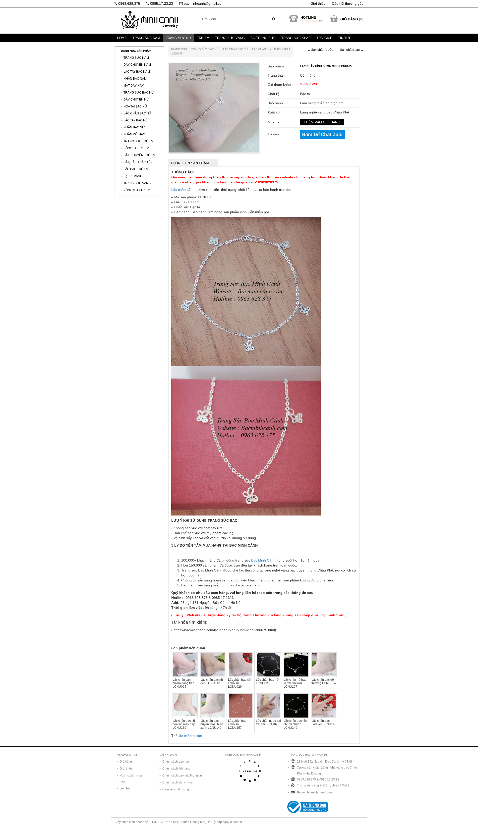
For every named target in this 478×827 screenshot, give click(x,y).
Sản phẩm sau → (351, 50)
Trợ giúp (324, 38)
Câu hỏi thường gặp (347, 3)
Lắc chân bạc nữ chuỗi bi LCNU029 (239, 683)
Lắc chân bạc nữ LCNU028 (267, 681)
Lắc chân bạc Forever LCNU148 (323, 722)
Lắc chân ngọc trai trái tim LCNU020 (268, 722)
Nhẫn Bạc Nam (135, 78)
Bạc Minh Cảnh (263, 560)
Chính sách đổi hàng (176, 768)
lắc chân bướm (190, 736)
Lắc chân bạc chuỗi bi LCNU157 (237, 724)
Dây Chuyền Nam (137, 64)
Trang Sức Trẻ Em (138, 141)
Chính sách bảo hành (176, 761)
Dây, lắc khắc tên (138, 162)
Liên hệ (125, 788)
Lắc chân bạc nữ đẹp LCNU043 (211, 681)
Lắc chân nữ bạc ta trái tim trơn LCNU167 (295, 683)
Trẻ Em (203, 38)
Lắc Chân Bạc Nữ (235, 49)
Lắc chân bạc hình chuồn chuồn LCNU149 (296, 724)
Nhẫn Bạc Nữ (134, 127)
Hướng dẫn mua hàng (131, 778)
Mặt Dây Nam (133, 85)
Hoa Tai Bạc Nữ (135, 106)
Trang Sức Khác (296, 38)
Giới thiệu (318, 3)
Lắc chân (178, 190)
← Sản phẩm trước (320, 50)
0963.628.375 (128, 3)
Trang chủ (179, 49)
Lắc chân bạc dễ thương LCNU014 (323, 681)
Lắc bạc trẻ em (135, 169)
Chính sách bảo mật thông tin (182, 775)
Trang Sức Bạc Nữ (205, 49)
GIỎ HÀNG (349, 19)
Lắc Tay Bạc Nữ (135, 120)
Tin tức (344, 38)
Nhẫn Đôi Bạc (134, 134)
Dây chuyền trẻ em (139, 155)
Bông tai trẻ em (136, 148)
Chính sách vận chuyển (178, 782)
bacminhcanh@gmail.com (204, 3)
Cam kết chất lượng (175, 789)
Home (122, 38)
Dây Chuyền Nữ (136, 99)
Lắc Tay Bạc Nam (136, 71)
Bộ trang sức (263, 38)
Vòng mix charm (136, 190)
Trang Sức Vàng (230, 38)
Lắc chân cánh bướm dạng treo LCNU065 (183, 683)
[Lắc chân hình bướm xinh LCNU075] (214, 107)
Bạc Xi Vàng (132, 176)
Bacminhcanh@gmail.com (315, 792)
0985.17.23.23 (161, 3)
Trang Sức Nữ (178, 38)
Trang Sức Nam (146, 38)
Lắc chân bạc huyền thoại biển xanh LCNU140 (211, 724)
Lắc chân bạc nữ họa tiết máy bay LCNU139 (184, 724)
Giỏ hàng (126, 761)
